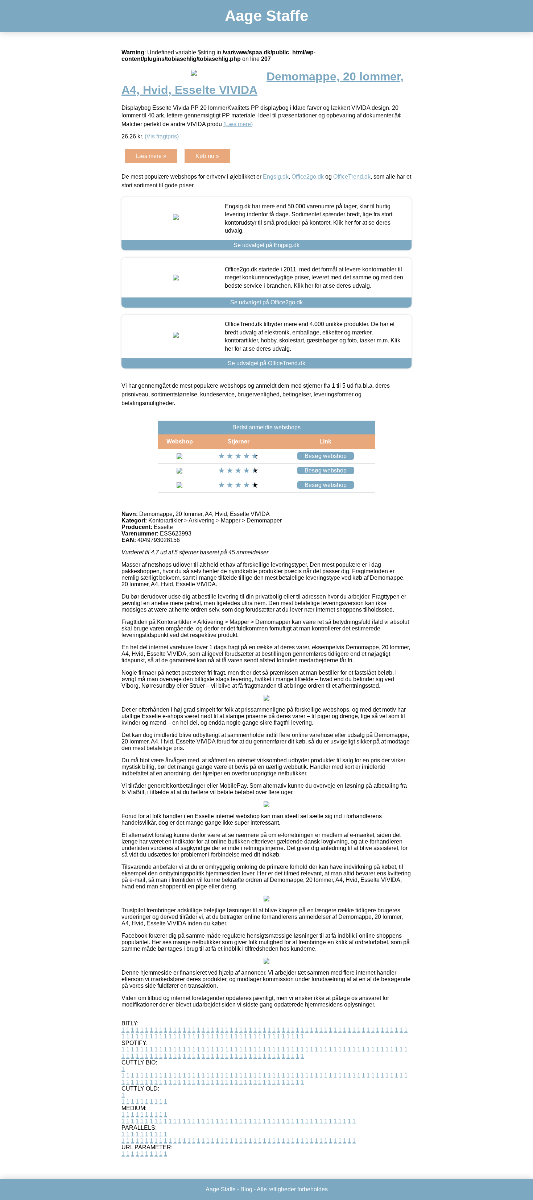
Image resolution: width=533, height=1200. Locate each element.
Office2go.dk (308, 177)
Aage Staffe (266, 15)
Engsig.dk (276, 177)
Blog (246, 1189)
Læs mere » (151, 156)
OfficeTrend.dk (352, 177)
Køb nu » (207, 156)
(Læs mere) (238, 124)
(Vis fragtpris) (162, 136)
